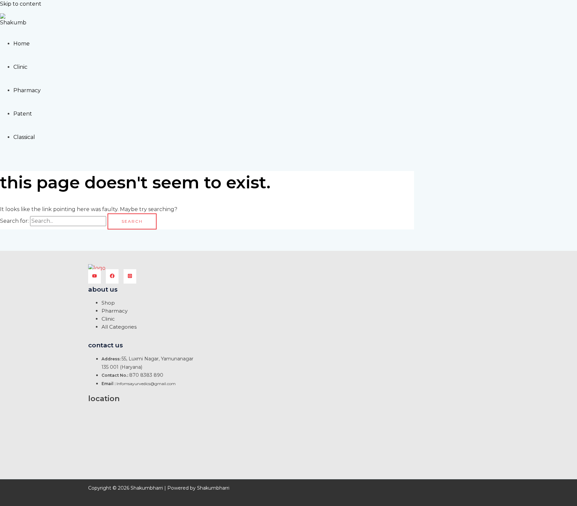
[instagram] (130, 276)
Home (21, 43)
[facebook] (112, 276)
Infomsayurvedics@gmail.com (146, 383)
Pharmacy (27, 90)
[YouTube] (94, 276)
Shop (108, 303)
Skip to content (20, 4)
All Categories (119, 327)
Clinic (20, 67)
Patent (22, 114)
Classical (24, 137)
